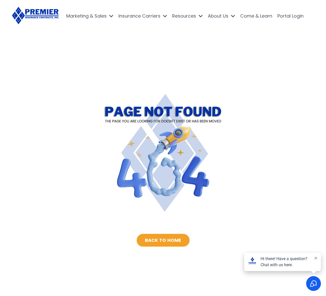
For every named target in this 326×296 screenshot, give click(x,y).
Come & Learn (256, 16)
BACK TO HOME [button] (163, 240)
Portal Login (290, 16)
